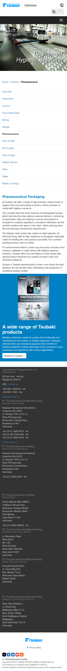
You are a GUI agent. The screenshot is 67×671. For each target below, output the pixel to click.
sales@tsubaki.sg (11, 396)
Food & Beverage (11, 112)
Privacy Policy (35, 647)
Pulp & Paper (8, 155)
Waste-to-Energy (10, 183)
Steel (4, 169)
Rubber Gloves (9, 162)
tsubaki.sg (13, 384)
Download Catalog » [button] (14, 355)
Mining (5, 119)
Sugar (5, 176)
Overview (7, 91)
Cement (6, 105)
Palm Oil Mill (8, 140)
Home (5, 81)
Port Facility (8, 148)
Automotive (7, 98)
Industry (15, 81)
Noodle (5, 126)
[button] (55, 11)
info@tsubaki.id (9, 442)
